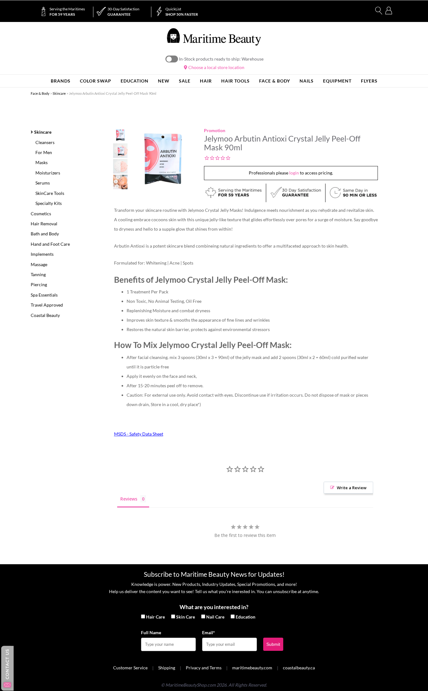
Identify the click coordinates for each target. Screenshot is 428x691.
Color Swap (95, 80)
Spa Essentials (44, 294)
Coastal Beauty (45, 315)
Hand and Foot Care (50, 244)
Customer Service (130, 667)
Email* (208, 632)
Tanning (38, 274)
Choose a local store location (215, 67)
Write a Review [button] (352, 487)
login (294, 172)
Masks (41, 162)
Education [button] (135, 80)
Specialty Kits (48, 203)
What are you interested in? (214, 606)
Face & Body (40, 93)
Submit (273, 644)
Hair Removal (44, 223)
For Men (43, 152)
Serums (42, 182)
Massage (39, 264)
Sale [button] (185, 80)
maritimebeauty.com (252, 667)
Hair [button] (206, 80)
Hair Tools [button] (235, 80)
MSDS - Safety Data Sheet (138, 434)
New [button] (164, 80)
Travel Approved (47, 305)
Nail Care (215, 616)
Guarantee (123, 12)
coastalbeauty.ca (299, 667)
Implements (42, 254)
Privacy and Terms (204, 667)
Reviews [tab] (128, 499)
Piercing (39, 284)
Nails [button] (307, 80)
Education (245, 616)
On (171, 59)
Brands (60, 80)
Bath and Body (45, 233)
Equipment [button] (337, 80)
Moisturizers (47, 172)
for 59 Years (67, 12)
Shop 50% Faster (181, 12)
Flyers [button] (369, 80)
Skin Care (185, 616)
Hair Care (155, 616)
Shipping (166, 667)
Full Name (151, 632)
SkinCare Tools (49, 193)
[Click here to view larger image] (163, 158)
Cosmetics (41, 213)
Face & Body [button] (274, 80)
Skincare (59, 93)
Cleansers (45, 142)
